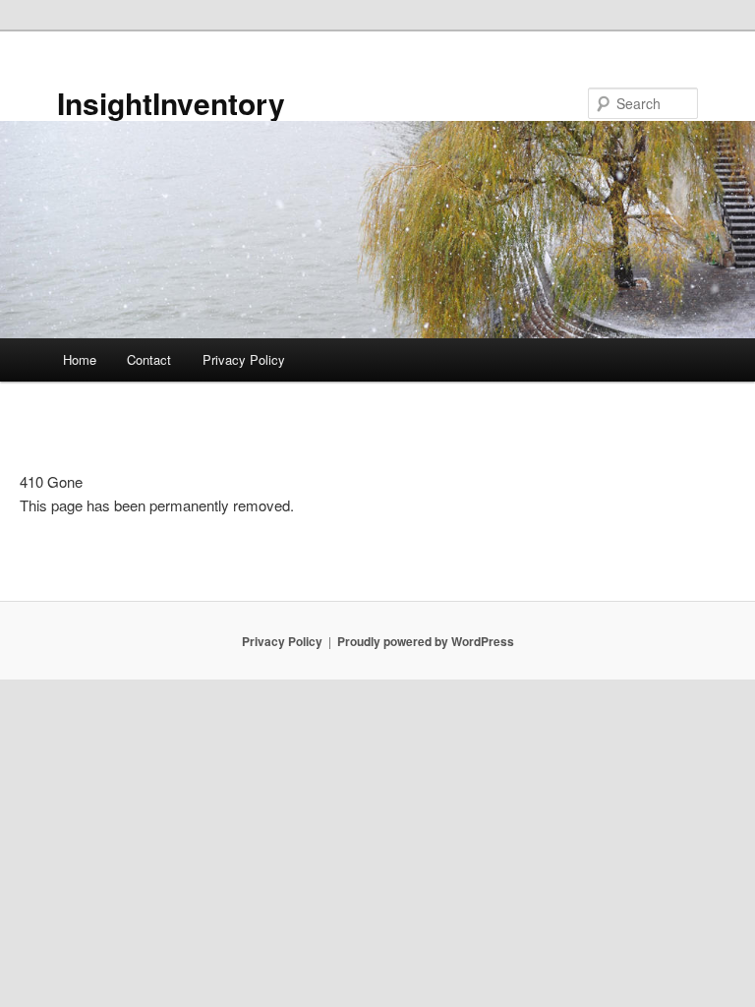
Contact (149, 359)
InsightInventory (171, 103)
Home (79, 359)
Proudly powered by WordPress (425, 641)
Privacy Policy (244, 359)
